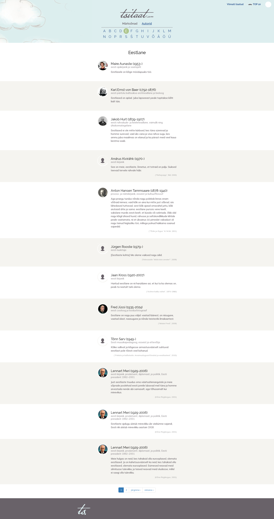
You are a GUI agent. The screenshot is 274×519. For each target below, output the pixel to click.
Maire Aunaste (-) (126, 64)
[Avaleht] (137, 13)
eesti (154, 400)
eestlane (118, 77)
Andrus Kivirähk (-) (127, 159)
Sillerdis (105, 178)
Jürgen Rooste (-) (127, 247)
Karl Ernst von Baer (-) (133, 90)
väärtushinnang (139, 400)
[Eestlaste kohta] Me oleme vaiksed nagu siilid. (136, 255)
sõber (149, 400)
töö (123, 77)
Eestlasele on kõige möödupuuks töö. (131, 71)
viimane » (148, 490)
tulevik (159, 400)
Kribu (104, 359)
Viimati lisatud (235, 4)
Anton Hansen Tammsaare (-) (139, 191)
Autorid (147, 23)
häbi (132, 178)
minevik (166, 400)
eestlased (126, 178)
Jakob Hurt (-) (127, 119)
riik (145, 435)
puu (127, 327)
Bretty (104, 234)
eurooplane (122, 481)
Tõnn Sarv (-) (123, 339)
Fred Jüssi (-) (127, 307)
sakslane (124, 234)
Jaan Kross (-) (127, 275)
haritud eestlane (139, 295)
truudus (128, 400)
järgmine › (135, 490)
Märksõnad (129, 23)
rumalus (138, 178)
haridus (128, 295)
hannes (105, 77)
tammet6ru (106, 295)
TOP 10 (257, 4)
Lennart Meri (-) (129, 371)
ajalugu (128, 435)
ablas (124, 107)
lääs (131, 327)
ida (135, 327)
